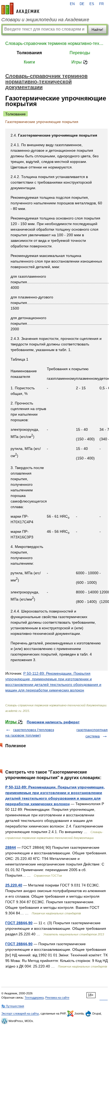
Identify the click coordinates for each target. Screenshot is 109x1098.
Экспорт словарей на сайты (20, 1013)
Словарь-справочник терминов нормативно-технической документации (54, 43)
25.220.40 (13, 885)
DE (82, 4)
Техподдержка (34, 997)
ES (91, 4)
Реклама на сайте (57, 997)
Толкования (29, 52)
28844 (10, 847)
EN (72, 4)
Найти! (97, 29)
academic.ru (20, 8)
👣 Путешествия (12, 1006)
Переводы (80, 52)
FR (101, 4)
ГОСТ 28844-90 (19, 923)
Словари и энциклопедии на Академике (45, 19)
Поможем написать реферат (53, 722)
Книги (29, 62)
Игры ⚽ (79, 62)
